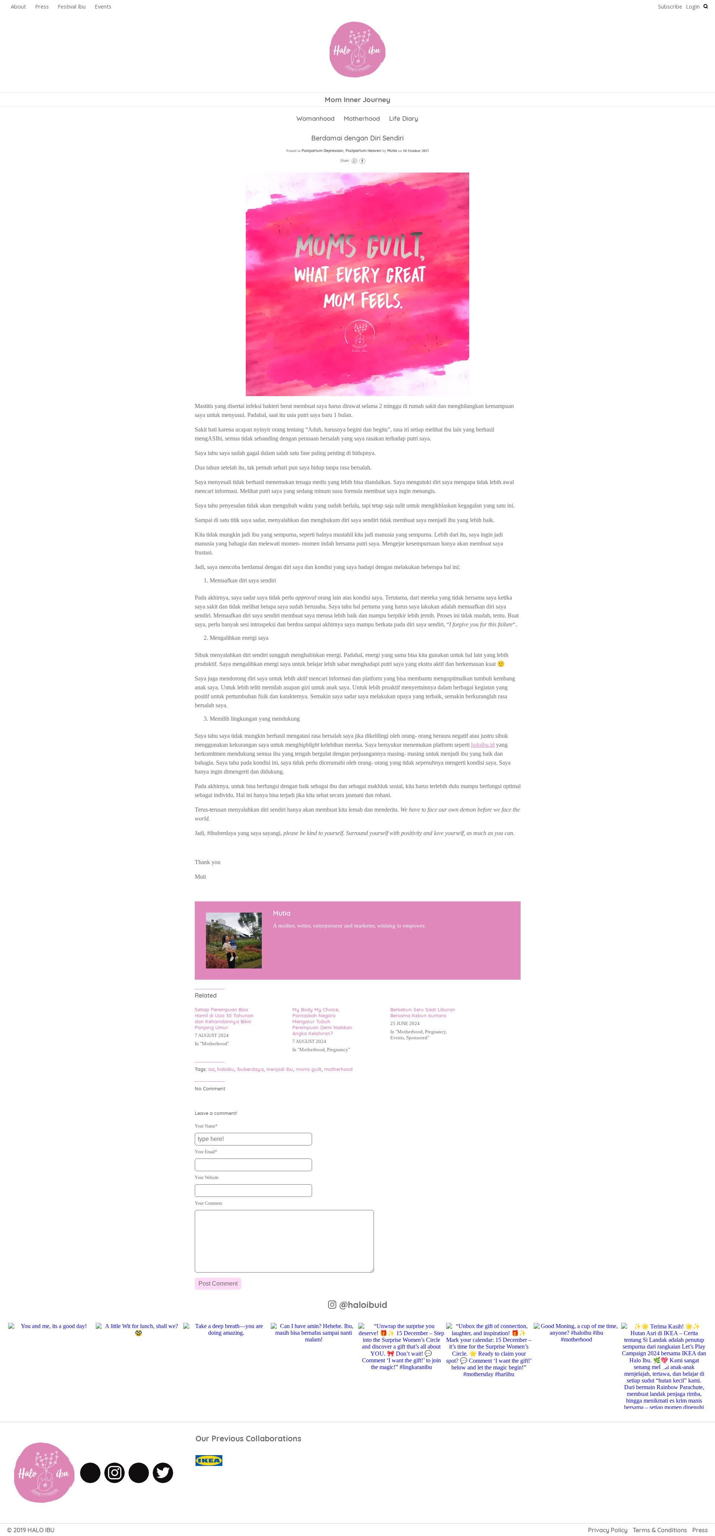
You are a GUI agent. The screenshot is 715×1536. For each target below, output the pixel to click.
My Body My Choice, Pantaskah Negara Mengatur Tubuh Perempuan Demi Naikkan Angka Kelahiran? (322, 1021)
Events (103, 6)
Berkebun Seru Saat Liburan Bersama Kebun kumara (422, 1012)
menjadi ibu (279, 1069)
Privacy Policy (607, 1530)
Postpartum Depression (322, 150)
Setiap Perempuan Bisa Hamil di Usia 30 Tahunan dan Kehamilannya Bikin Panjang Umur (224, 1018)
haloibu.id (483, 745)
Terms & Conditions (660, 1530)
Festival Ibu (72, 6)
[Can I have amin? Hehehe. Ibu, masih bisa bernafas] (313, 1366)
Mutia (392, 150)
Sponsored (417, 1037)
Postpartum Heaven (363, 150)
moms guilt (308, 1069)
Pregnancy (337, 1049)
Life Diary (403, 118)
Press (42, 6)
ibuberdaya (250, 1069)
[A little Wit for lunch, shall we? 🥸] (138, 1366)
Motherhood (362, 118)
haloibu (225, 1069)
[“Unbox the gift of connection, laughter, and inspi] (489, 1366)
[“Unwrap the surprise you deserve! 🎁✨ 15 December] (401, 1366)
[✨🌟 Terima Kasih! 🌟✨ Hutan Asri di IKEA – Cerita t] (664, 1366)
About (18, 6)
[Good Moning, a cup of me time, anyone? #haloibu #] (576, 1366)
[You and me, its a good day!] (51, 1366)
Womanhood (315, 118)
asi (211, 1069)
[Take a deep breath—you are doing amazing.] (226, 1366)
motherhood (338, 1069)
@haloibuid (363, 1304)
